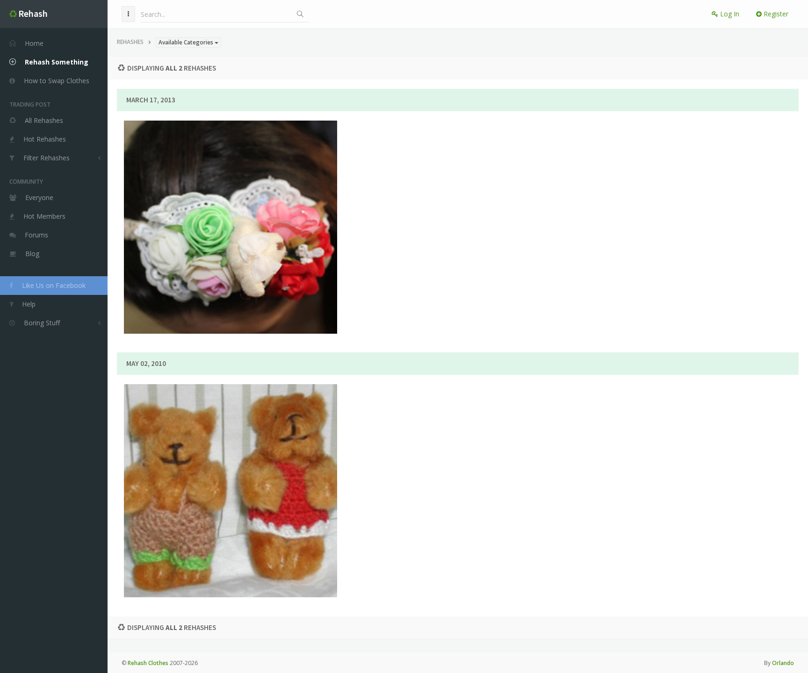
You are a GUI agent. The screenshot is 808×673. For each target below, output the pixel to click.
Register (775, 13)
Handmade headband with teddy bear (230, 194)
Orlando (783, 663)
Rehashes (130, 42)
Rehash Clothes (148, 663)
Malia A (268, 485)
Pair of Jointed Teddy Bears (230, 458)
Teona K (268, 221)
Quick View (236, 257)
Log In (728, 13)
